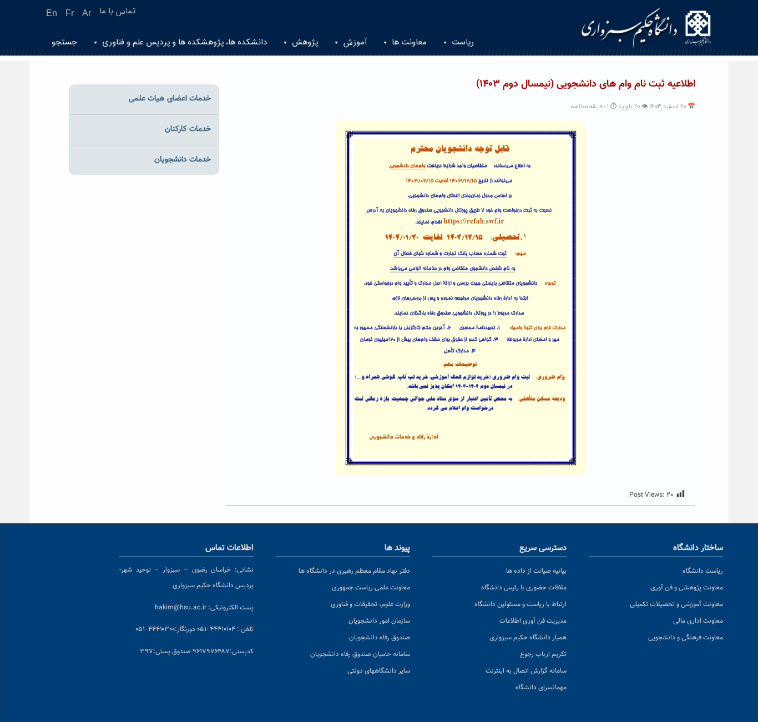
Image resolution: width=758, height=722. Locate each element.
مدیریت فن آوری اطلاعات (533, 621)
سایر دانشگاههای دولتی (378, 671)
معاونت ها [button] (409, 42)
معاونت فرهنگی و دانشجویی (685, 638)
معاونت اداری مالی (698, 621)
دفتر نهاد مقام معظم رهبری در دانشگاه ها (354, 571)
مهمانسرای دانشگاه (541, 688)
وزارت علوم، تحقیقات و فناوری (370, 604)
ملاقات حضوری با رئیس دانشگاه (524, 588)
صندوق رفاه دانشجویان (379, 638)
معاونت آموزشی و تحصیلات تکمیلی (676, 604)
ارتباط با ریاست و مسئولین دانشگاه (520, 604)
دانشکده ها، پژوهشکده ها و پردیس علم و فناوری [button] (184, 42)
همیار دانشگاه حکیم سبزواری (528, 638)
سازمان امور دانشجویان (379, 621)
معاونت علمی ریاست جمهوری (371, 588)
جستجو (64, 42)
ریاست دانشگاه (703, 571)
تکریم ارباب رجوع (543, 654)
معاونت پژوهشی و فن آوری (686, 588)
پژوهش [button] (305, 42)
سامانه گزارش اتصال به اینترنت (526, 671)
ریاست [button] (463, 42)
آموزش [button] (355, 42)
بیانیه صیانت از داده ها (536, 571)
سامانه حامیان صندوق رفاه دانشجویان (360, 654)
